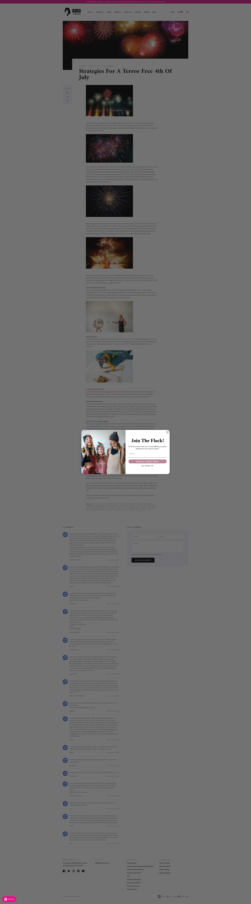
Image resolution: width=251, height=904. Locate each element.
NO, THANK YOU (148, 466)
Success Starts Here (147, 461)
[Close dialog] (167, 432)
